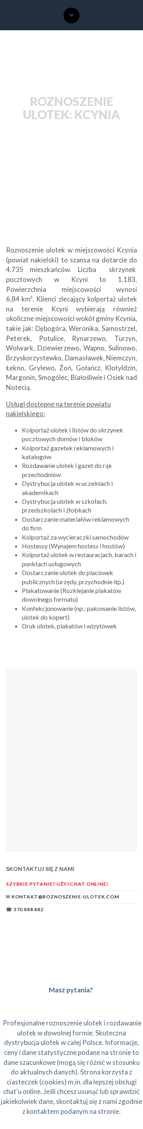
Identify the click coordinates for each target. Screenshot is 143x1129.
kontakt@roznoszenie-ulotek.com (65, 897)
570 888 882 (29, 909)
